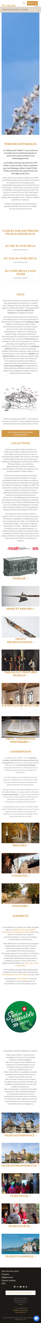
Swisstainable (22, 979)
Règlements (7, 1277)
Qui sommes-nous (10, 1271)
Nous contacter (20, 1312)
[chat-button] (36, 1318)
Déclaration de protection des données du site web (22, 1317)
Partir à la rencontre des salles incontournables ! (20, 433)
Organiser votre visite (20, 1310)
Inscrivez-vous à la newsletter (19, 1293)
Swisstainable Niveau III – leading (15, 974)
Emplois (5, 1274)
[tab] (20, 9)
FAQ (3, 1283)
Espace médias (9, 1280)
